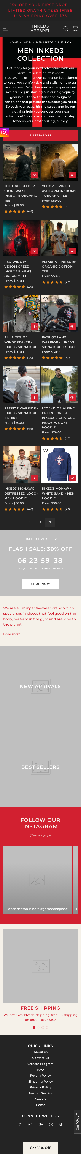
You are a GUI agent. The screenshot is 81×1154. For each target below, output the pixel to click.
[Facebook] (20, 1124)
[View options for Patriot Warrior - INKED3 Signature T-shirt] (34, 397)
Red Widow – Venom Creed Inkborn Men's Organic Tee (18, 269)
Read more (12, 634)
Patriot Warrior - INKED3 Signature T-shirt (21, 413)
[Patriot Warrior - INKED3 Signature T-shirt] (21, 384)
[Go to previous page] (31, 522)
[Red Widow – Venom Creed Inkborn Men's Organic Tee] (21, 238)
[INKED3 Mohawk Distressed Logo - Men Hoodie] (21, 464)
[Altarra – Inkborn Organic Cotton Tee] (59, 238)
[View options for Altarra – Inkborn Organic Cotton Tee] (72, 251)
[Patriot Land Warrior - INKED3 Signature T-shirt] (59, 313)
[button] (34, 1027)
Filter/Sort (41, 135)
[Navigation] (5, 28)
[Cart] (75, 28)
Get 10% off (77, 1121)
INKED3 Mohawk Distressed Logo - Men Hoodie (21, 493)
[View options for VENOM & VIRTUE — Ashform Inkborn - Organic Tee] (72, 175)
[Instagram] (30, 1124)
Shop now (40, 583)
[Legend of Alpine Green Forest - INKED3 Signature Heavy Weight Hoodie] (59, 384)
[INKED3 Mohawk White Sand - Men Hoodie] (59, 464)
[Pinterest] (40, 1124)
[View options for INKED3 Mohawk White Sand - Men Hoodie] (72, 478)
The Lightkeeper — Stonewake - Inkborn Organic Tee (21, 193)
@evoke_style (40, 835)
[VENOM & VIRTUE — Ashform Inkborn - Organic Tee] (59, 162)
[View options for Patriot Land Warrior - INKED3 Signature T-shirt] (72, 326)
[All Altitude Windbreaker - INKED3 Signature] (21, 313)
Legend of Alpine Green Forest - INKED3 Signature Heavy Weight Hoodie (58, 418)
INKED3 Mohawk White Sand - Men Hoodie (58, 493)
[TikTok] (61, 1124)
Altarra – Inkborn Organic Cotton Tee (59, 266)
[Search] (65, 28)
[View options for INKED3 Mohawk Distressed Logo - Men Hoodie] (34, 478)
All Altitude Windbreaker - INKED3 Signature (20, 342)
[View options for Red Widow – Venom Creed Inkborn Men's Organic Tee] (34, 251)
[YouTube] (51, 1124)
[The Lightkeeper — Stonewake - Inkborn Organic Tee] (21, 162)
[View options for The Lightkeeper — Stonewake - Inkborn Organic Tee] (34, 175)
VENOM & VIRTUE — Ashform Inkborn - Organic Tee (59, 191)
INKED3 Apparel (40, 28)
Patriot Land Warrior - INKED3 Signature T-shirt (58, 342)
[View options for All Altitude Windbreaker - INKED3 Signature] (34, 326)
